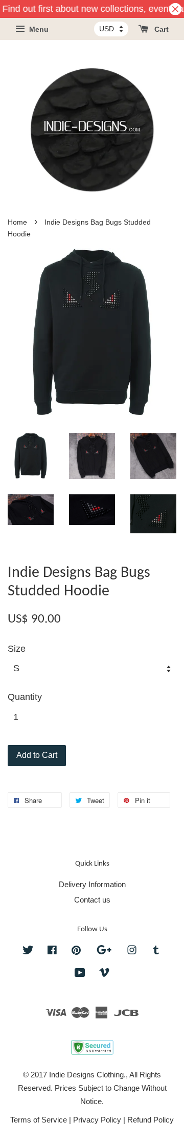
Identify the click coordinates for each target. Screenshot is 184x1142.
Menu (38, 30)
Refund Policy (150, 1119)
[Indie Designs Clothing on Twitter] (28, 951)
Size (17, 649)
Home (17, 222)
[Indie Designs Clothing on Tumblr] (156, 951)
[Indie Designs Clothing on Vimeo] (104, 974)
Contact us (92, 899)
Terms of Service (38, 1119)
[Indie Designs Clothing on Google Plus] (104, 951)
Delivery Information (92, 884)
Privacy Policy (97, 1119)
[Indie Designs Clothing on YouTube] (80, 974)
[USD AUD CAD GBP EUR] (111, 29)
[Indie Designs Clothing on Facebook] (52, 951)
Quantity (25, 697)
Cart (160, 30)
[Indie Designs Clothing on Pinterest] (76, 951)
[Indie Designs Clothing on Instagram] (131, 951)
